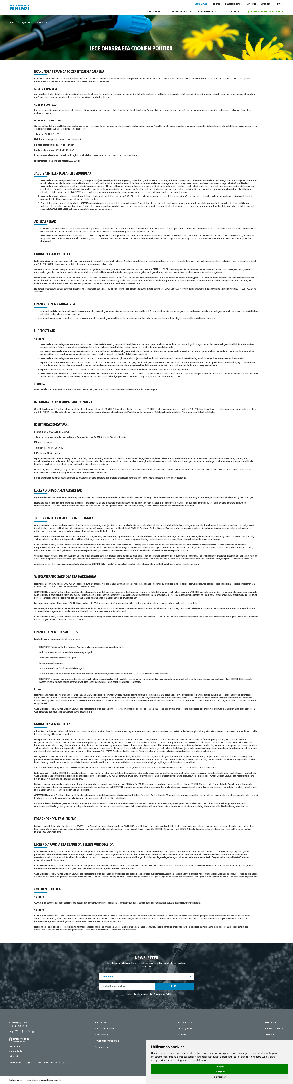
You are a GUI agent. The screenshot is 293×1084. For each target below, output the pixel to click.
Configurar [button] (220, 1076)
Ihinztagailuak (185, 1028)
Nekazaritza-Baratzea (105, 1028)
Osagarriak (183, 1035)
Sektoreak (153, 12)
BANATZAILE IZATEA (274, 1028)
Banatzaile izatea (233, 4)
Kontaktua (265, 4)
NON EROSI (270, 1022)
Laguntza (231, 12)
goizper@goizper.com (63, 145)
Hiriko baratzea (102, 1035)
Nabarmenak (206, 12)
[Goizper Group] (19, 1041)
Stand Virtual (201, 4)
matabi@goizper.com (18, 1023)
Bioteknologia (15, 1051)
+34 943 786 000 (19, 1026)
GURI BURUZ (271, 1035)
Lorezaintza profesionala (107, 1041)
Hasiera (13, 22)
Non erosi (216, 4)
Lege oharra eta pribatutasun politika (44, 1080)
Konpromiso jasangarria (267, 11)
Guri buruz (251, 4)
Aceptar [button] (220, 1066)
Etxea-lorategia (102, 1047)
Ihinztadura (14, 1046)
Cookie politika (15, 1080)
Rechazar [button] (220, 1071)
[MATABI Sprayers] (19, 7)
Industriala (14, 1056)
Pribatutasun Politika (163, 994)
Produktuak (179, 12)
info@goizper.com (51, 453)
